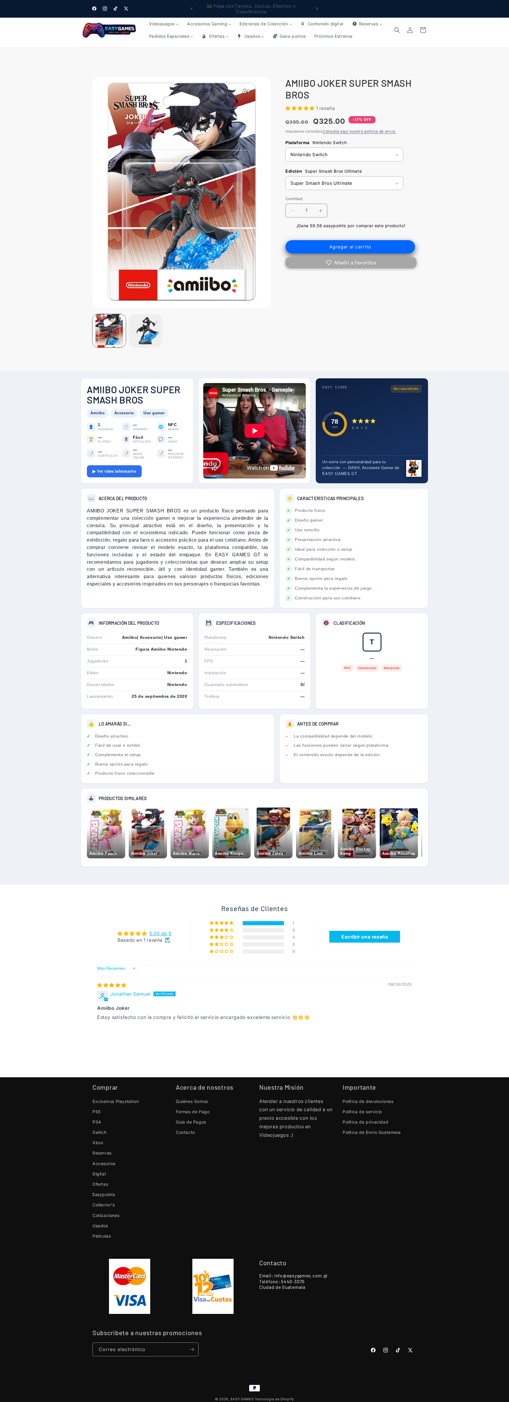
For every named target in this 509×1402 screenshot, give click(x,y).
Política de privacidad (365, 1121)
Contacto (185, 1132)
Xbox (97, 1142)
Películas (101, 1235)
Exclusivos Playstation (115, 1101)
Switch (99, 1132)
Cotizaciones (105, 1215)
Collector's (103, 1204)
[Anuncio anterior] (191, 8)
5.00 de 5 (160, 933)
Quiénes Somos (192, 1101)
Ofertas (100, 1184)
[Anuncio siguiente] (317, 8)
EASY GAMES (242, 1399)
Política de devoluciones (368, 1101)
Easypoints (103, 1194)
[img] (111, 985)
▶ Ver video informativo (114, 471)
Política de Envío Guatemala (372, 1132)
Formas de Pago (192, 1111)
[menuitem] (164, 24)
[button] (423, 30)
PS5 (96, 1111)
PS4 (96, 1121)
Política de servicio (362, 1111)
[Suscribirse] (191, 1349)
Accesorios (103, 1163)
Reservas (102, 1152)
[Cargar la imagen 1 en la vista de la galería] (109, 330)
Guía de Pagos (191, 1121)
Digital (99, 1173)
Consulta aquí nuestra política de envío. (359, 131)
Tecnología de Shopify (274, 1399)
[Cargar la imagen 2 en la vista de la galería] (145, 330)
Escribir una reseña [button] (364, 937)
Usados (100, 1225)
